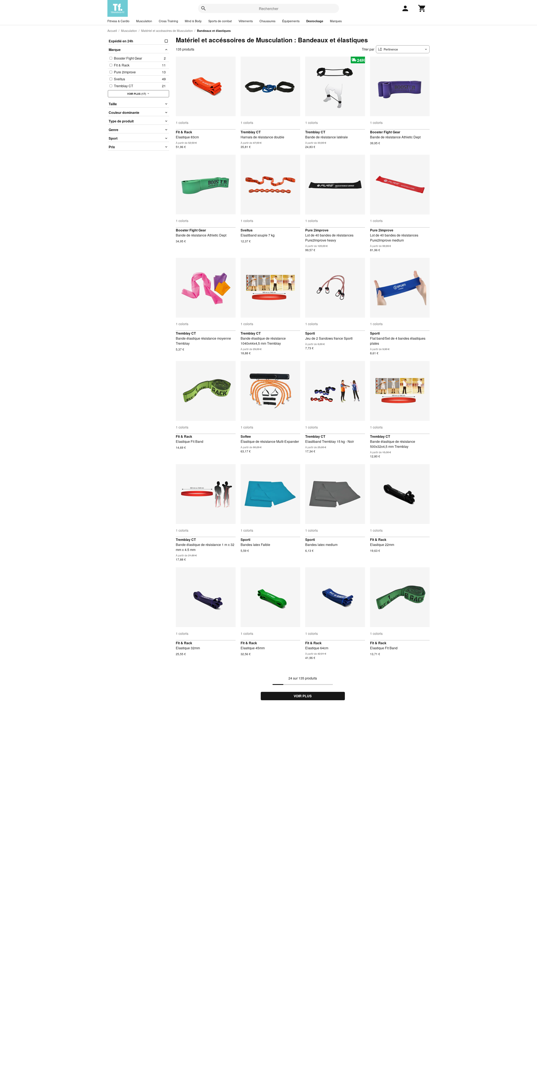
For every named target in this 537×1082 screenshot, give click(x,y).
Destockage (314, 21)
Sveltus (247, 230)
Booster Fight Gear (385, 132)
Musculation (144, 21)
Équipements (291, 21)
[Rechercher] (203, 8)
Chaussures (267, 21)
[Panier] (422, 8)
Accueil (112, 31)
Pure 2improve (316, 230)
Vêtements (246, 21)
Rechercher (268, 8)
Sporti (310, 333)
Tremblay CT (251, 132)
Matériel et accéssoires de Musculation (167, 31)
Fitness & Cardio (118, 21)
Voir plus (303, 696)
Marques (336, 21)
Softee (246, 436)
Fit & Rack (184, 132)
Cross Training (168, 21)
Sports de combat (220, 21)
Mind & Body (193, 21)
